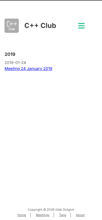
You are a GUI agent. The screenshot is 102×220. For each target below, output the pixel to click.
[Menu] (81, 27)
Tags (62, 215)
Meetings (42, 215)
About (80, 215)
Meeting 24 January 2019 (28, 68)
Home (21, 215)
